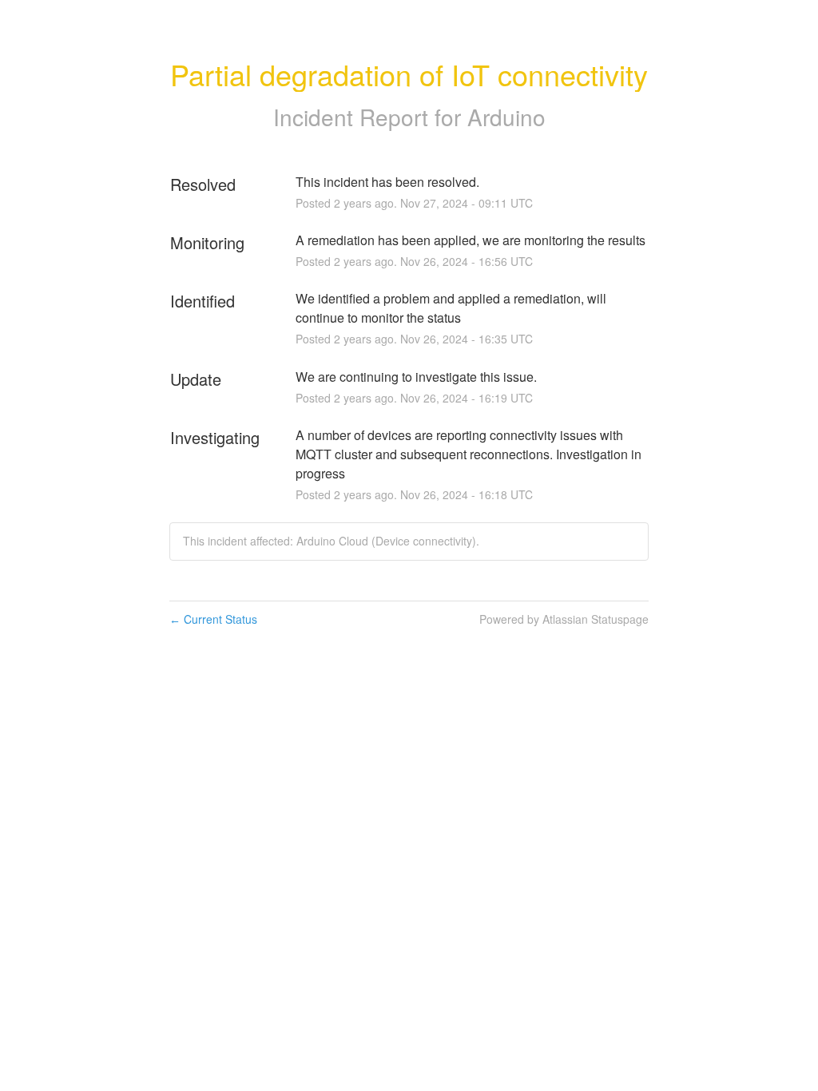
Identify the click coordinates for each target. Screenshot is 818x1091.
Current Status (213, 619)
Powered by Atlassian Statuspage (564, 619)
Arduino (506, 117)
